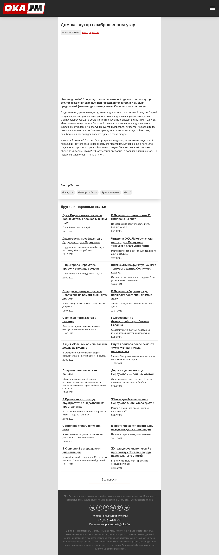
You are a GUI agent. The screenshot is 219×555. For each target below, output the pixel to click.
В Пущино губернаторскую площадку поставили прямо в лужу (131, 295)
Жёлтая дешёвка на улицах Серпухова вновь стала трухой (132, 401)
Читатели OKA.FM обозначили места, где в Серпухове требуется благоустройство (132, 242)
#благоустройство (87, 192)
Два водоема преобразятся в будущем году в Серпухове (82, 240)
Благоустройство (90, 32)
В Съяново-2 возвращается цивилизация (81, 450)
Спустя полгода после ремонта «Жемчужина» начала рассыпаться (132, 348)
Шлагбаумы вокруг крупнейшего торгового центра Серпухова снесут (133, 269)
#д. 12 (127, 192)
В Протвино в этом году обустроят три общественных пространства (83, 403)
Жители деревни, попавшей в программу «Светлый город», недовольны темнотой (131, 452)
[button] (212, 8)
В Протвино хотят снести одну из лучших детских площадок (132, 427)
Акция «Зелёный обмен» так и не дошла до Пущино (85, 346)
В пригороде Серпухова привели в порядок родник (80, 267)
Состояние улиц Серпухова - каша (82, 427)
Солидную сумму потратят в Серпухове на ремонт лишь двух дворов (84, 295)
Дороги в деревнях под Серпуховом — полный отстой (132, 372)
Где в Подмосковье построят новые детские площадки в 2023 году (84, 219)
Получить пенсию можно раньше (79, 372)
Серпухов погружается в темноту (79, 319)
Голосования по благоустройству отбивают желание (130, 321)
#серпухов (67, 192)
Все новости (109, 479)
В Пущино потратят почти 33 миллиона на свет (131, 217)
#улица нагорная (110, 192)
